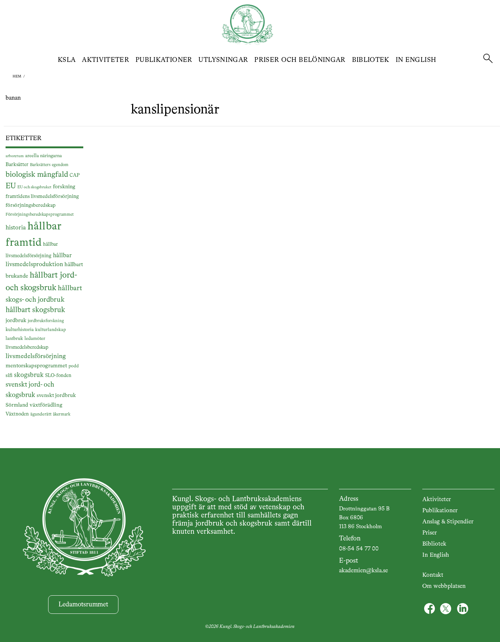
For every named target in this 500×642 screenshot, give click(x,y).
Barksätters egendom (49, 165)
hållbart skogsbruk (35, 310)
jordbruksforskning (46, 321)
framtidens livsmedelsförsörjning (42, 196)
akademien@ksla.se (363, 571)
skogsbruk (29, 375)
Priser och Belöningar (300, 60)
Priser (429, 533)
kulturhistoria (20, 329)
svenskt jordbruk (56, 395)
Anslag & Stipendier (447, 522)
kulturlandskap (50, 330)
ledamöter (34, 338)
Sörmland (17, 405)
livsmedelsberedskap (27, 347)
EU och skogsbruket (34, 187)
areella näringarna (43, 155)
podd (73, 366)
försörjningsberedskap (31, 205)
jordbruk (16, 320)
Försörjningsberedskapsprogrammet (40, 214)
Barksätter (17, 164)
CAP (75, 175)
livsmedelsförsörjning (36, 356)
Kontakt (432, 575)
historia (16, 228)
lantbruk (14, 338)
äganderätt (40, 414)
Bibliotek (370, 60)
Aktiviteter (105, 60)
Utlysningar (223, 60)
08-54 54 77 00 (359, 549)
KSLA (66, 60)
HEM (17, 76)
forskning (64, 186)
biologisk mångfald (37, 175)
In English (416, 60)
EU (11, 186)
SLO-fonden (58, 375)
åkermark (61, 414)
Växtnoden (17, 414)
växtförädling (46, 405)
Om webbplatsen (444, 586)
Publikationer (163, 60)
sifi (9, 375)
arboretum (15, 156)
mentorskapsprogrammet (36, 365)
